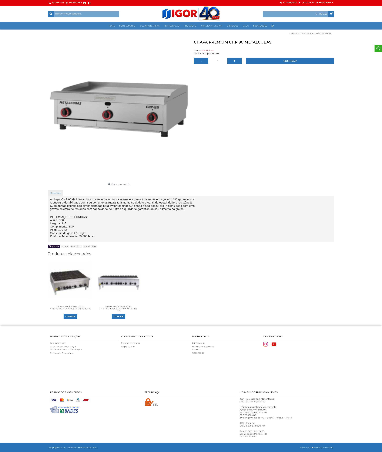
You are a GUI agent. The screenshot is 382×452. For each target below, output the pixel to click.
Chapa (65, 246)
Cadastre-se (198, 352)
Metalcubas (207, 50)
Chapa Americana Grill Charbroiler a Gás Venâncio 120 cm (119, 309)
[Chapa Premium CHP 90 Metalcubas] (119, 109)
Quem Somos (57, 343)
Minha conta (198, 343)
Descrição (55, 193)
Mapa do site (128, 346)
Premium (76, 246)
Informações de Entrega (63, 346)
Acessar (196, 349)
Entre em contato (130, 343)
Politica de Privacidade (61, 353)
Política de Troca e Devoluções (66, 349)
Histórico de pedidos (203, 346)
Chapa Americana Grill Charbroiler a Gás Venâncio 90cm (70, 308)
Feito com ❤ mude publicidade (316, 447)
